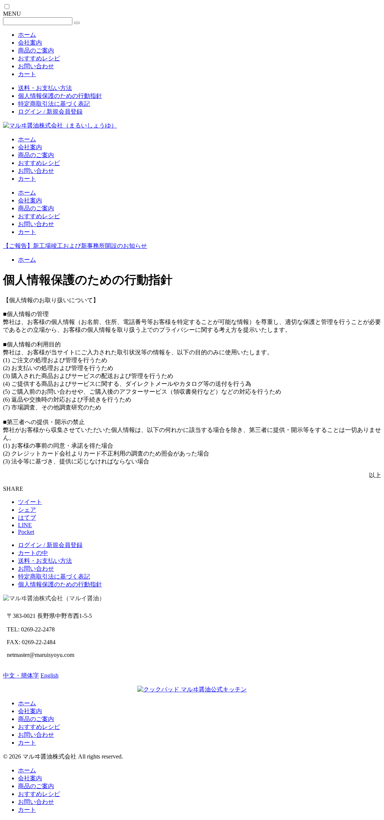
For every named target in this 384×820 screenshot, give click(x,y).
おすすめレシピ (39, 58)
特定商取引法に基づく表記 (54, 103)
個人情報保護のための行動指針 (60, 96)
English (49, 675)
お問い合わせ (36, 66)
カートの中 (33, 553)
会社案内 (30, 42)
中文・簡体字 (21, 675)
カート (27, 74)
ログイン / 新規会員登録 (50, 111)
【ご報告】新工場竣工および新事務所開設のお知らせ (75, 246)
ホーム (27, 34)
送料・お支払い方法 (45, 88)
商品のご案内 (36, 50)
